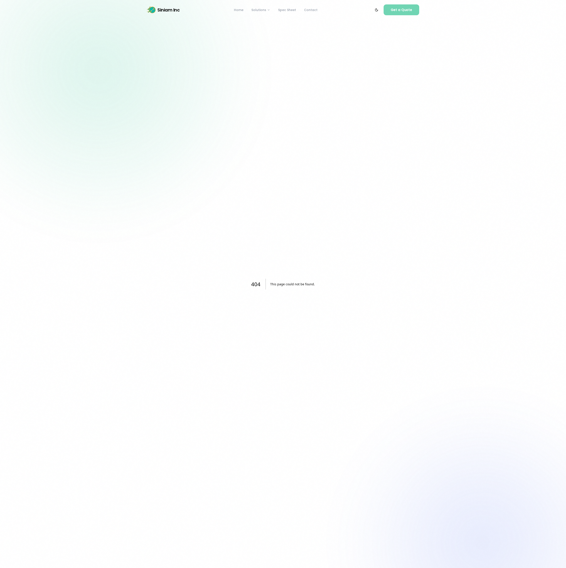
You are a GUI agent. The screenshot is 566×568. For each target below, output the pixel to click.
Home (238, 10)
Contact (310, 10)
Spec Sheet (287, 10)
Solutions (258, 10)
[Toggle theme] (376, 10)
